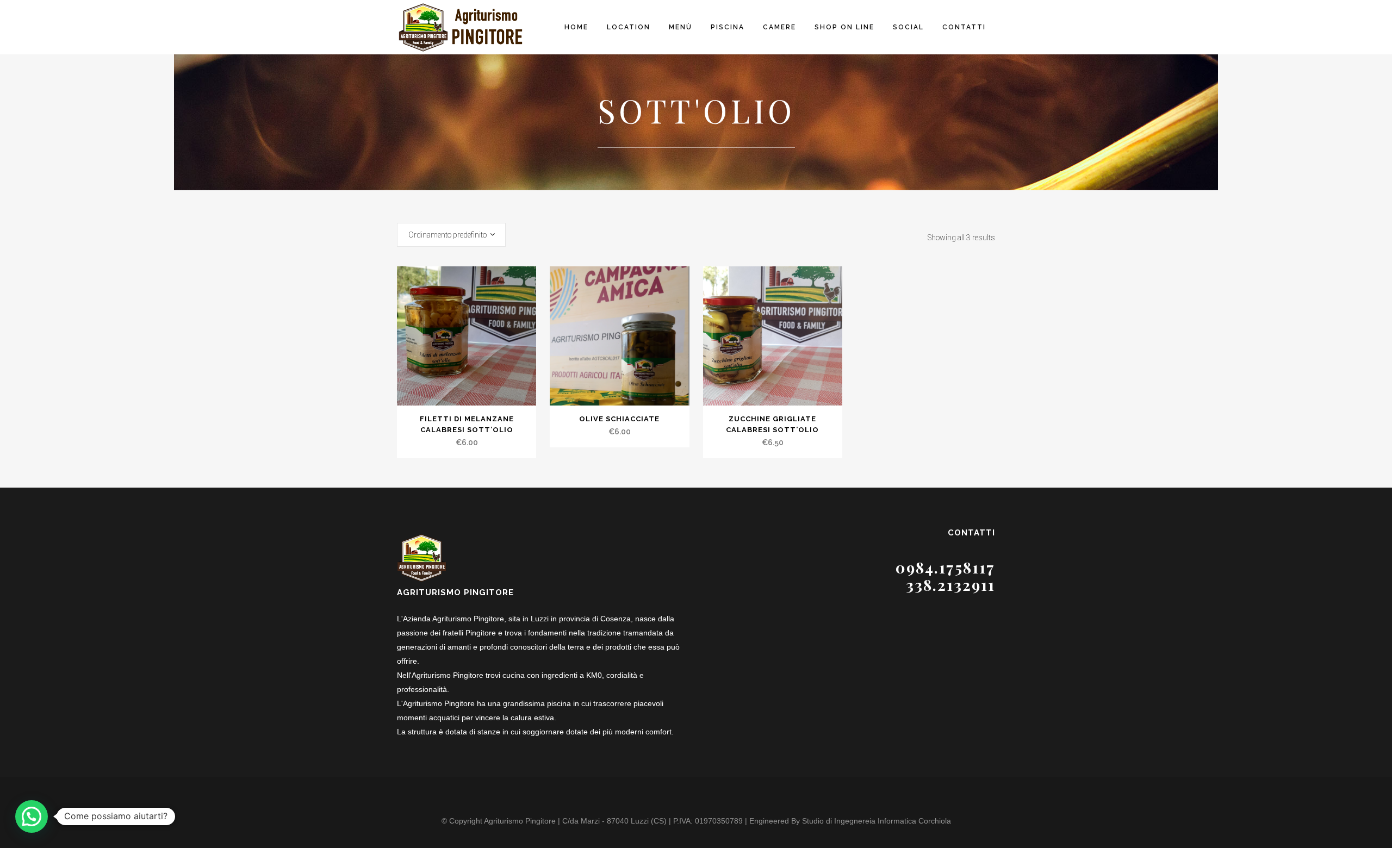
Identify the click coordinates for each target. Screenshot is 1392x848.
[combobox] (451, 235)
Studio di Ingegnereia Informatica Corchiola (876, 820)
